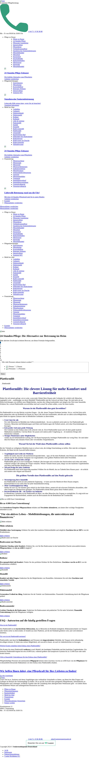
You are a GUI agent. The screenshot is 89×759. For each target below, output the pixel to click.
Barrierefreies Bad (19, 135)
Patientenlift (17, 123)
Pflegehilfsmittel (18, 53)
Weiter (3, 374)
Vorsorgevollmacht (19, 186)
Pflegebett (16, 55)
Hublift (15, 125)
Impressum (8, 752)
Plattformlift (17, 131)
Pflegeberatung (18, 171)
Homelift (16, 127)
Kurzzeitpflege (18, 87)
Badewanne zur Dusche (21, 140)
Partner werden (9, 703)
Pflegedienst (17, 47)
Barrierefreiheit (9, 693)
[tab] (44, 625)
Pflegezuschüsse (18, 161)
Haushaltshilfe (18, 59)
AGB (6, 750)
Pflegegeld (16, 165)
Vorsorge (16, 174)
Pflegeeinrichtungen (11, 691)
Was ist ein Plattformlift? (8, 625)
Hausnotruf (17, 57)
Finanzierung (8, 697)
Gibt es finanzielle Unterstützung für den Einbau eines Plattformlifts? (23, 657)
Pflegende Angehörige (20, 43)
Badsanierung (17, 138)
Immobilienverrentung (20, 182)
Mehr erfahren (5, 536)
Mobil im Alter (9, 695)
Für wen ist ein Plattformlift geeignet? (13, 636)
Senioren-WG (18, 93)
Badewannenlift (18, 129)
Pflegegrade (17, 163)
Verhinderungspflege (20, 49)
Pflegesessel (17, 62)
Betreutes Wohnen (19, 89)
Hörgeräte (16, 64)
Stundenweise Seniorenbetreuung (24, 51)
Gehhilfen (16, 109)
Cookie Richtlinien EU (12, 756)
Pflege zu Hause (18, 39)
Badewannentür (18, 142)
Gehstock (16, 111)
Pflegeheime (17, 85)
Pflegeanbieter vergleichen (13, 203)
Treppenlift (17, 133)
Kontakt (7, 201)
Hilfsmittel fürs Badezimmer (22, 137)
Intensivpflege (18, 45)
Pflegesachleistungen (20, 167)
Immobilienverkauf (19, 180)
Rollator (16, 117)
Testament (16, 178)
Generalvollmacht (19, 184)
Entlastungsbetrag (19, 169)
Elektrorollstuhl (18, 113)
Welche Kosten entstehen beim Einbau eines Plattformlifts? (20, 646)
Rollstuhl (16, 119)
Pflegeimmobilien (19, 176)
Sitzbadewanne (18, 144)
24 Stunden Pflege (19, 41)
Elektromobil (17, 115)
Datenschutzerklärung (11, 754)
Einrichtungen (18, 83)
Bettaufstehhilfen (19, 61)
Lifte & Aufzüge (18, 121)
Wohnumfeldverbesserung (22, 173)
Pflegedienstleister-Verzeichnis (14, 701)
